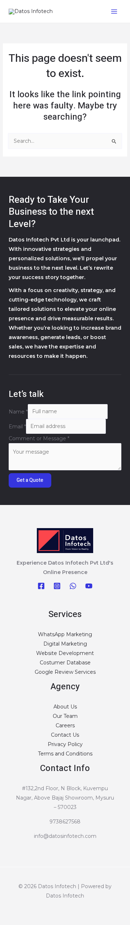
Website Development (65, 653)
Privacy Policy (65, 744)
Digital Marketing (65, 644)
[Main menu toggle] (114, 11)
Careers (65, 725)
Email (17, 426)
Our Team (65, 716)
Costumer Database (65, 662)
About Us (65, 706)
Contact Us (65, 735)
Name (18, 411)
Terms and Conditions (65, 753)
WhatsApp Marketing (65, 634)
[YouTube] (88, 586)
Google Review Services (65, 672)
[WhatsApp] (73, 586)
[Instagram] (57, 586)
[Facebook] (41, 586)
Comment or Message (39, 438)
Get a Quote (30, 480)
